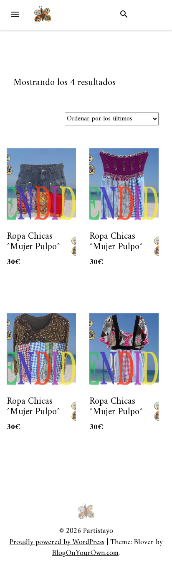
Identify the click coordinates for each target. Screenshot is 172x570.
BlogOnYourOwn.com (85, 553)
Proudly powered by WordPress (57, 542)
